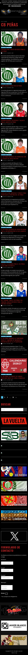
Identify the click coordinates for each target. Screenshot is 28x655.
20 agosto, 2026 (10, 87)
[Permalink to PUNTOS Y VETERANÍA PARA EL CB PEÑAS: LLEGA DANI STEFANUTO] (14, 253)
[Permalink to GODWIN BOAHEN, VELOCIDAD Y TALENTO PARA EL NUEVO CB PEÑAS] (14, 109)
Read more (3, 64)
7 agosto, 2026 (10, 160)
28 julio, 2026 (10, 379)
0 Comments (24, 63)
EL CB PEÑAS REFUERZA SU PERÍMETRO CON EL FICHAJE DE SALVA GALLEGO (13, 157)
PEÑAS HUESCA (8, 47)
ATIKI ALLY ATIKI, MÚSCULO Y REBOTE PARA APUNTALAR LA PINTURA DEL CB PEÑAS (13, 194)
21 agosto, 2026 (10, 53)
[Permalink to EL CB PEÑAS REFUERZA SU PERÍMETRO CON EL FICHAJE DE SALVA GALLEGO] (14, 146)
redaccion (5, 53)
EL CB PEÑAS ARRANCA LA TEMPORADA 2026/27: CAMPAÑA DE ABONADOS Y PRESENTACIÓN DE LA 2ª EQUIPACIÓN (12, 340)
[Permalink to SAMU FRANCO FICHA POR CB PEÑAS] (14, 75)
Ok (9, 6)
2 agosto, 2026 (10, 267)
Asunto (3, 575)
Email (2, 568)
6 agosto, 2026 (10, 196)
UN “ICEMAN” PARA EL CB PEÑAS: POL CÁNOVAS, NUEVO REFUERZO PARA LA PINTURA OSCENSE (12, 302)
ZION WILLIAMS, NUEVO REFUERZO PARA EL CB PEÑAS (13, 50)
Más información (16, 6)
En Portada (3, 47)
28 (13, 397)
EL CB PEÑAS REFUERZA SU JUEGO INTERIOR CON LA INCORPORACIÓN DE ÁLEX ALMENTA (13, 230)
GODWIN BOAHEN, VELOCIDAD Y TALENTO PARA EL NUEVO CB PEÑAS (13, 121)
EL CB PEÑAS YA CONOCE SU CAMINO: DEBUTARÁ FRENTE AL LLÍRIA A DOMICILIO (13, 377)
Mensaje (3, 582)
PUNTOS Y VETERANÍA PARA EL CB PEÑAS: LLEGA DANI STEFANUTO (13, 265)
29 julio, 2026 (10, 343)
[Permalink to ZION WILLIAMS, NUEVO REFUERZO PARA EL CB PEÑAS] (14, 38)
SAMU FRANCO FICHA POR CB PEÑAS (11, 86)
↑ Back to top (14, 652)
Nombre (3, 559)
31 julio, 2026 (10, 305)
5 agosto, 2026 (10, 232)
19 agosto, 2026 (10, 123)
